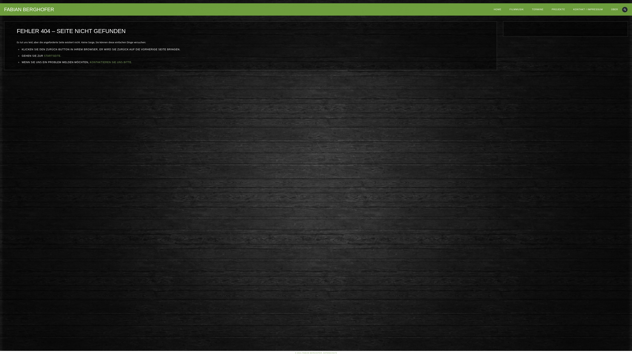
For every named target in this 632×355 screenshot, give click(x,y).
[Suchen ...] (625, 9)
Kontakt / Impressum (588, 9)
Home (497, 9)
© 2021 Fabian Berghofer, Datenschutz (316, 353)
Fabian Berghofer (29, 9)
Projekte (558, 9)
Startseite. (52, 55)
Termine (537, 9)
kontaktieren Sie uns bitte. (111, 62)
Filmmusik (517, 9)
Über (614, 9)
